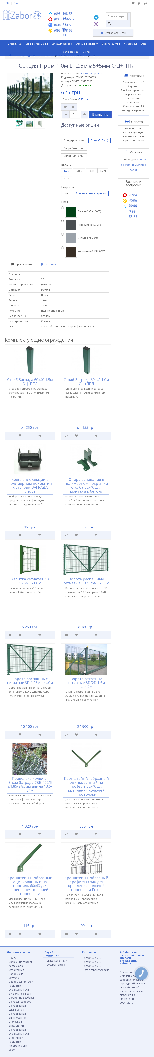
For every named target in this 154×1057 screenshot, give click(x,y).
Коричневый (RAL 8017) (91, 251)
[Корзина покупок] (139, 3)
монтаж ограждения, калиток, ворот (133, 165)
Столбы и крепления (86, 43)
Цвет (64, 202)
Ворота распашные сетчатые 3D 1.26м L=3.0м (86, 581)
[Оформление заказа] (146, 3)
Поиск (12, 958)
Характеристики (24, 264)
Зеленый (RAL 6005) (89, 211)
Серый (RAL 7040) (87, 238)
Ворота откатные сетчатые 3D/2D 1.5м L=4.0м (86, 682)
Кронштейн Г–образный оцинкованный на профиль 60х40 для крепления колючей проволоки (30, 885)
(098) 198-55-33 (93, 962)
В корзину (100, 114)
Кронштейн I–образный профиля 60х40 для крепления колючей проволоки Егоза (86, 883)
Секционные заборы (21, 997)
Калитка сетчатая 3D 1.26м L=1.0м (30, 581)
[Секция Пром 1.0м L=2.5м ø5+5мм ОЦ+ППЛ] (30, 95)
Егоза (143, 43)
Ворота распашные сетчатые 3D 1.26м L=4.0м (30, 680)
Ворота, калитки (111, 43)
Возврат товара (56, 964)
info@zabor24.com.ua (96, 970)
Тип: (64, 134)
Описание (49, 264)
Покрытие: (68, 187)
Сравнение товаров (20, 962)
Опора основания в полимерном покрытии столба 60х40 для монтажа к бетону (86, 485)
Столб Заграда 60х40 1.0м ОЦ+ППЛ (86, 381)
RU (7, 3)
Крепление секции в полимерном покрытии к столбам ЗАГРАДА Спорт (30, 485)
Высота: (66, 164)
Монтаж (86, 51)
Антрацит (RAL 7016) (89, 224)
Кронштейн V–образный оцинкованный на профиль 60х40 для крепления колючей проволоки (86, 786)
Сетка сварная (71, 51)
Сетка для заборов (62, 43)
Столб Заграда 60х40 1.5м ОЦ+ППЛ (30, 381)
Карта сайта (16, 966)
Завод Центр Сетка (92, 73)
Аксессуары (130, 43)
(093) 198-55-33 (93, 958)
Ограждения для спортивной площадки (19, 1037)
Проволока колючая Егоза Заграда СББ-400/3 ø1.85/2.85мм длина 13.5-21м (30, 784)
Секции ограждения (36, 43)
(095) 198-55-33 (93, 966)
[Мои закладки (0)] (133, 3)
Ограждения (15, 43)
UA (16, 3)
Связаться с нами (57, 960)
